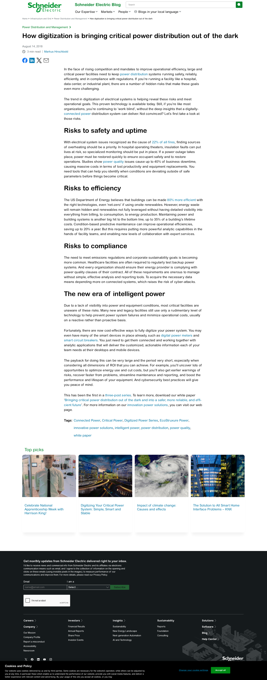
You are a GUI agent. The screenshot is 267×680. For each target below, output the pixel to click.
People (123, 11)
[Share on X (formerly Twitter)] (39, 61)
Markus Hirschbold (56, 51)
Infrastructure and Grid (40, 18)
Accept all (220, 670)
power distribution (134, 74)
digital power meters (176, 335)
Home (25, 18)
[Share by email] (46, 61)
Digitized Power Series (141, 420)
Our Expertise (85, 11)
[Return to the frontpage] (44, 7)
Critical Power (112, 420)
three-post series (118, 395)
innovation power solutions (147, 405)
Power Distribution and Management (70, 18)
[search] (239, 5)
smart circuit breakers (81, 340)
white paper (82, 435)
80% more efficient (181, 200)
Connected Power (87, 420)
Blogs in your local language (158, 11)
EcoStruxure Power (174, 420)
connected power (77, 114)
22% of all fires (163, 142)
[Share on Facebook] (25, 61)
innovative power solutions (93, 428)
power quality (113, 161)
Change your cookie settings (193, 670)
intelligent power (127, 428)
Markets (106, 11)
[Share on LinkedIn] (32, 61)
